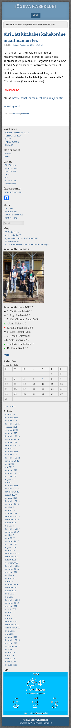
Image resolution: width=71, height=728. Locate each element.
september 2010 (12, 646)
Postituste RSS (11, 211)
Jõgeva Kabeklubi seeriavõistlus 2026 (21, 238)
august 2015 (10, 559)
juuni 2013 (9, 593)
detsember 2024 (12, 436)
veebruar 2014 (11, 584)
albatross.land (11, 168)
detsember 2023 (12, 445)
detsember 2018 (12, 516)
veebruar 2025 (11, 430)
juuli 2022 (9, 464)
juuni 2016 (10, 550)
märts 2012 (10, 618)
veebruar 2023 (11, 451)
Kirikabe (16, 113)
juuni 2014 (10, 578)
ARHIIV (8, 138)
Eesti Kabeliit (10, 171)
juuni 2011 (9, 630)
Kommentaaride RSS (14, 214)
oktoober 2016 (11, 544)
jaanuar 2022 (11, 470)
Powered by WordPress (30, 723)
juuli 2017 (9, 535)
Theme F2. (47, 723)
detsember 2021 (12, 473)
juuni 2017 (9, 538)
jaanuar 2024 (11, 442)
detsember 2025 (12, 423)
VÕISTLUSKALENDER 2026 (17, 132)
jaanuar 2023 (11, 454)
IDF (6, 177)
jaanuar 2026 (11, 420)
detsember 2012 (12, 600)
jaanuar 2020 (11, 498)
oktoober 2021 (11, 476)
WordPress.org (11, 217)
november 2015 (12, 556)
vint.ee (8, 156)
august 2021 (10, 479)
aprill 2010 (10, 658)
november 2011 (12, 624)
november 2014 (12, 569)
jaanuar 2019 (11, 513)
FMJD (7, 174)
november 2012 (12, 603)
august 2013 (10, 590)
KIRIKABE (9, 145)
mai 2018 (9, 525)
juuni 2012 (10, 612)
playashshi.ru (11, 180)
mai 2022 (9, 467)
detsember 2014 (12, 566)
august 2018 (11, 522)
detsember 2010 (12, 640)
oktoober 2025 (11, 427)
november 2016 (12, 541)
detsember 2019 (12, 501)
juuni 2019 (10, 510)
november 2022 (12, 461)
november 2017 (12, 532)
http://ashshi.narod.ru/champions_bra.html (38, 98)
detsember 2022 (12, 457)
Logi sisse (9, 208)
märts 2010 (10, 661)
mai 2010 (9, 655)
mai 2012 (9, 615)
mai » (13, 406)
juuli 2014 (9, 575)
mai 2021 (9, 482)
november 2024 (12, 439)
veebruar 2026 (11, 417)
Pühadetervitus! (12, 241)
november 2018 (12, 519)
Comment (25, 113)
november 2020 (12, 491)
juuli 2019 (9, 507)
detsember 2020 (12, 488)
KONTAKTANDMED (13, 192)
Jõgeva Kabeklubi (35, 6)
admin (14, 45)
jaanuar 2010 (11, 664)
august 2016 (11, 547)
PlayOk (8, 153)
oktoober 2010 (11, 643)
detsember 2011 (12, 621)
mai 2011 (9, 634)
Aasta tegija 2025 (13, 235)
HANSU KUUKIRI (12, 142)
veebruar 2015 (11, 562)
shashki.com (10, 183)
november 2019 (12, 504)
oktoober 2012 (11, 606)
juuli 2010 (9, 649)
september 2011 (12, 627)
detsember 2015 (12, 553)
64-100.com (10, 165)
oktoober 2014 (11, 572)
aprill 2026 (10, 414)
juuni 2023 (10, 448)
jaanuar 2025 (11, 433)
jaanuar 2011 (11, 637)
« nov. (5, 406)
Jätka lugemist (11, 106)
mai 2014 (9, 581)
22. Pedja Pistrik (12, 232)
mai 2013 (9, 596)
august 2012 (10, 609)
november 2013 (12, 587)
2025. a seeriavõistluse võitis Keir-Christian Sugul (27, 244)
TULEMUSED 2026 (13, 135)
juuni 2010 (10, 652)
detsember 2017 (12, 529)
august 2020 (11, 495)
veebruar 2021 (11, 485)
